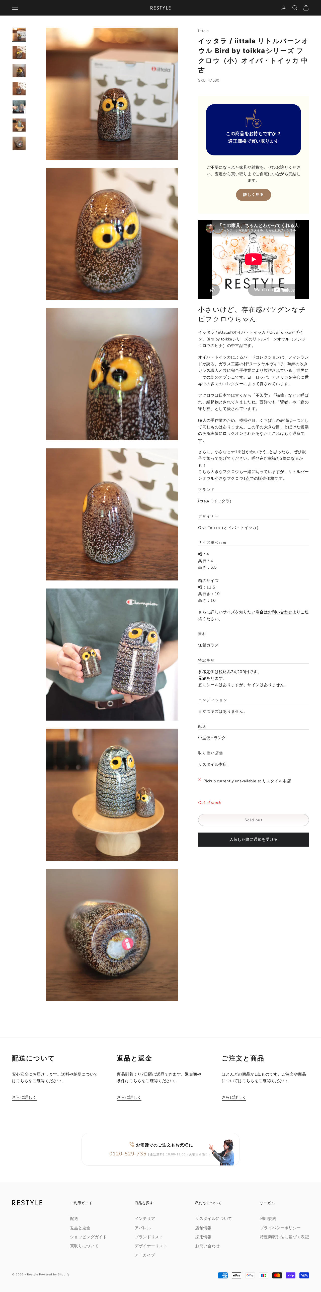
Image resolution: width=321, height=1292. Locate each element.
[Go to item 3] (19, 71)
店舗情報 (203, 1228)
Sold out (254, 820)
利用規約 (268, 1218)
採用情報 (203, 1237)
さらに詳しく (24, 1097)
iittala (203, 31)
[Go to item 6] (19, 125)
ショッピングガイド (88, 1237)
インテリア (145, 1218)
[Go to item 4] (19, 89)
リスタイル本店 (212, 765)
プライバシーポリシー (280, 1228)
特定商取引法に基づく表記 (284, 1237)
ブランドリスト (149, 1237)
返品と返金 (80, 1228)
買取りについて (84, 1246)
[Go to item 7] (19, 143)
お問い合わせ (280, 612)
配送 (74, 1218)
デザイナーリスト (151, 1246)
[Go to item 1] (19, 35)
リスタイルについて (213, 1218)
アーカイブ (145, 1255)
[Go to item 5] (19, 107)
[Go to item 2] (19, 53)
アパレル (143, 1228)
